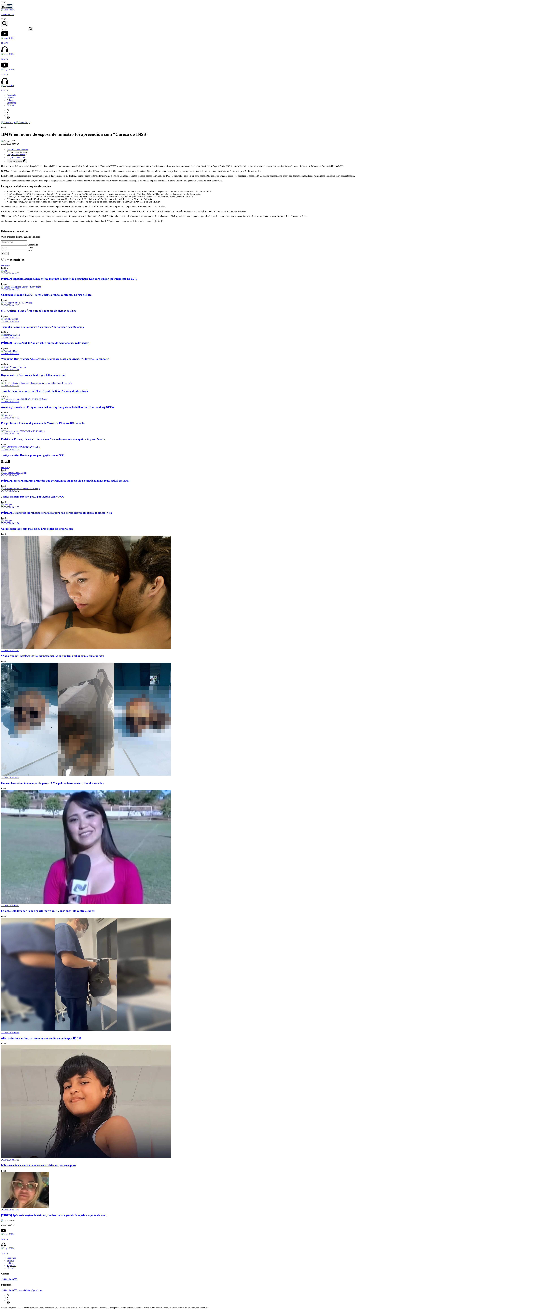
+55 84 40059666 (9, 1290)
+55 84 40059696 (9, 1279)
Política (10, 100)
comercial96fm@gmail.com (30, 1290)
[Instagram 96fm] (8, 110)
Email (30, 250)
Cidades (10, 105)
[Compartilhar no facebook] (27, 152)
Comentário (32, 245)
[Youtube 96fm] (8, 118)
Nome (30, 247)
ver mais (5, 265)
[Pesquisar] (30, 29)
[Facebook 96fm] (7, 112)
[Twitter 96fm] (7, 115)
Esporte (10, 97)
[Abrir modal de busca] (4, 24)
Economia (11, 95)
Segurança (11, 103)
